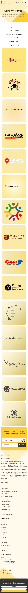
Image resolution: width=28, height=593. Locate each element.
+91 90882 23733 (8, 573)
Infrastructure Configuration (7, 512)
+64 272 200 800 (8, 570)
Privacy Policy (4, 540)
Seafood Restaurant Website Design (13, 97)
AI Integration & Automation (7, 514)
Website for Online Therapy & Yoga (13, 324)
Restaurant (11, 41)
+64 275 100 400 (8, 572)
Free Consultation (5, 534)
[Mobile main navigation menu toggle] (25, 2)
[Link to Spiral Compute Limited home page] (6, 2)
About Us (3, 529)
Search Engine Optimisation (7, 506)
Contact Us (3, 537)
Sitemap (3, 550)
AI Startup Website (8, 400)
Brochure (18, 26)
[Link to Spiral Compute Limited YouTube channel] (20, 2)
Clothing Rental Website (10, 350)
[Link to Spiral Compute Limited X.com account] (15, 2)
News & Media (18, 34)
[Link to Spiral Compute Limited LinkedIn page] (16, 2)
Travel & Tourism (14, 45)
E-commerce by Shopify (6, 501)
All (8, 26)
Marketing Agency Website (11, 426)
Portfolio (17, 38)
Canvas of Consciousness (10, 122)
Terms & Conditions (5, 545)
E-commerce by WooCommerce (8, 499)
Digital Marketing (5, 504)
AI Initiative (3, 527)
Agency (12, 26)
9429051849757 (7, 458)
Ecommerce (9, 34)
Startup (17, 41)
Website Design (4, 488)
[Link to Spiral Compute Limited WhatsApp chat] (22, 2)
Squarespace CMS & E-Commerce (9, 491)
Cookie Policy (4, 542)
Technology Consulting (6, 509)
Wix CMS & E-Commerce (7, 496)
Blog (2, 547)
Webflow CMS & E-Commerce (8, 493)
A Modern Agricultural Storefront (12, 274)
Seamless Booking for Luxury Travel (13, 299)
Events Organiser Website (11, 375)
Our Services (4, 522)
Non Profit (11, 38)
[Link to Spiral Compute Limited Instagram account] (18, 2)
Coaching (10, 30)
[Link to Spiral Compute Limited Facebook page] (13, 2)
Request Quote (4, 532)
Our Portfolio (4, 524)
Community (17, 30)
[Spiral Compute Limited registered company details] (12, 461)
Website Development (6, 486)
